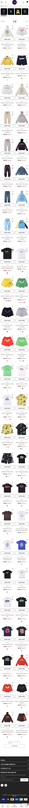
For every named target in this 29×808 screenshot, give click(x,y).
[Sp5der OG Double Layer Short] (7, 283)
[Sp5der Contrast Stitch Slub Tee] (7, 602)
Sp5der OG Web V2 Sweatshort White (22, 45)
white (21, 50)
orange (22, 302)
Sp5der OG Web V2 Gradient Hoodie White (7, 45)
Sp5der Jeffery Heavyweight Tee (21, 472)
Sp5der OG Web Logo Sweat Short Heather (21, 326)
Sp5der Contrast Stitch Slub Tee (7, 615)
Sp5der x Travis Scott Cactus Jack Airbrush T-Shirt (21, 645)
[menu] (1, 2)
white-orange (6, 419)
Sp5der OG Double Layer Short (7, 296)
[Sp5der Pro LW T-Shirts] (21, 253)
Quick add (7, 39)
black (7, 273)
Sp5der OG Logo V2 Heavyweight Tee (21, 558)
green (19, 302)
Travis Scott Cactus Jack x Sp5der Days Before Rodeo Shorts (22, 731)
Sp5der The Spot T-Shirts (21, 384)
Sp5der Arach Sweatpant (7, 158)
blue (21, 244)
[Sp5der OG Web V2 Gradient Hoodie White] (7, 31)
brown (7, 533)
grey (21, 331)
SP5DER (6, 6)
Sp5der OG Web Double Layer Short (21, 296)
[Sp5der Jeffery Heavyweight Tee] (21, 458)
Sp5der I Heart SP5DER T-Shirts (7, 414)
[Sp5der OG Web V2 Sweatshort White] (21, 31)
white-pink (4, 419)
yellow (7, 80)
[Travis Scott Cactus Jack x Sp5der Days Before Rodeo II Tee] (21, 515)
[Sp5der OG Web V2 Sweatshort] (21, 341)
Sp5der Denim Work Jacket (22, 184)
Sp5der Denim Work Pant (7, 210)
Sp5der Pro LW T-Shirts (22, 266)
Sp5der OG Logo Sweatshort (7, 701)
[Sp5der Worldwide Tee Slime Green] (7, 370)
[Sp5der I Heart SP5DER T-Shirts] (7, 400)
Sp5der (21, 613)
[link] (14, 11)
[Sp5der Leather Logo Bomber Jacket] (7, 60)
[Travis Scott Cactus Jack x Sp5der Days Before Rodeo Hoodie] (7, 717)
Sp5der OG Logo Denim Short (21, 73)
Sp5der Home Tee (7, 673)
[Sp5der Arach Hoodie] (21, 117)
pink (21, 302)
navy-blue (22, 331)
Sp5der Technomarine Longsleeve (22, 238)
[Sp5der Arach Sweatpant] (7, 145)
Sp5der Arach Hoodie (21, 130)
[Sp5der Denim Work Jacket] (21, 171)
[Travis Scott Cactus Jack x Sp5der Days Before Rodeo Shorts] (21, 717)
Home (2, 6)
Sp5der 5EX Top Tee (7, 501)
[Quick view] (12, 28)
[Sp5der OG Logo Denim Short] (21, 60)
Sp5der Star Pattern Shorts (7, 442)
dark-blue (21, 78)
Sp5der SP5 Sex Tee (7, 528)
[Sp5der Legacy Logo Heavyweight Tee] (7, 545)
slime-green (20, 361)
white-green (8, 419)
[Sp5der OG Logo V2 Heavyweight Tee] (21, 545)
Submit (24, 779)
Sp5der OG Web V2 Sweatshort (22, 355)
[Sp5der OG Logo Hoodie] (21, 660)
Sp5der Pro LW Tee (7, 587)
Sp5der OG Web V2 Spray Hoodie (21, 210)
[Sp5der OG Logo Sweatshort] (7, 688)
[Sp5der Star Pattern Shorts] (7, 429)
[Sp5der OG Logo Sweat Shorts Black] (7, 312)
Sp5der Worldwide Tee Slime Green (7, 384)
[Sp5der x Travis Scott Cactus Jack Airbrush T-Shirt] (21, 631)
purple (10, 301)
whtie (7, 50)
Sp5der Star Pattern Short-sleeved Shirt (21, 414)
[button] (14, 21)
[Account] (23, 2)
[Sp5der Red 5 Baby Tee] (7, 631)
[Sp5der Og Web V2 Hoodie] (21, 89)
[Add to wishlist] (12, 26)
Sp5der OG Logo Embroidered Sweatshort (21, 702)
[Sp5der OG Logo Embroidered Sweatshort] (21, 688)
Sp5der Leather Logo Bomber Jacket (7, 74)
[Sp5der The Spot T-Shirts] (21, 370)
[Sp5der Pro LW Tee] (7, 574)
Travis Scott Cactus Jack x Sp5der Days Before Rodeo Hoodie (7, 731)
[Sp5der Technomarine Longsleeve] (21, 224)
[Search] (5, 2)
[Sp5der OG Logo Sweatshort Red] (7, 341)
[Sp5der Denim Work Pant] (7, 197)
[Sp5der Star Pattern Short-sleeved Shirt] (21, 400)
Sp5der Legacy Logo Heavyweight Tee (7, 558)
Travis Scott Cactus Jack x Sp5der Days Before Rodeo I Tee (7, 267)
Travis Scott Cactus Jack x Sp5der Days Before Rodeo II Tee (21, 529)
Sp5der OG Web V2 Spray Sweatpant (7, 131)
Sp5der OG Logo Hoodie (21, 673)
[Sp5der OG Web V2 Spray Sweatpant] (7, 117)
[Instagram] (5, 785)
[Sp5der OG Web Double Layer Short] (21, 283)
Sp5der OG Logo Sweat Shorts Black (7, 326)
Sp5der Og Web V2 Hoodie (22, 102)
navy (21, 564)
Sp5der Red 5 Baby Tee (7, 644)
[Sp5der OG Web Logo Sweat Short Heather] (21, 312)
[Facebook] (2, 785)
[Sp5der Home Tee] (7, 660)
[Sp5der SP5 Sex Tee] (7, 515)
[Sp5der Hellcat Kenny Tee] (21, 488)
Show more (14, 745)
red (7, 361)
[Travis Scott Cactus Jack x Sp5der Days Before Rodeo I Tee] (7, 253)
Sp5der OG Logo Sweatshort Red (7, 355)
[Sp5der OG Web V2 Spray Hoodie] (21, 197)
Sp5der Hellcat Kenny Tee (21, 501)
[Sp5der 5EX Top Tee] (7, 488)
